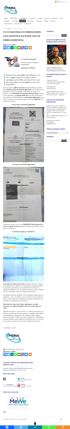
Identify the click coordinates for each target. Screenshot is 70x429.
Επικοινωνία (28, 23)
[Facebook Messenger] (26, 47)
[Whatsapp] (15, 47)
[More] (30, 47)
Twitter (24, 380)
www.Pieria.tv (24, 68)
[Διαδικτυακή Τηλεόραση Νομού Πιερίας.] (11, 14)
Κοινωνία (46, 18)
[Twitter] (8, 47)
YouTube (24, 386)
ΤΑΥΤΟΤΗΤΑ (13, 18)
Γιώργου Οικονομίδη (29, 59)
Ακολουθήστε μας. (63, 1)
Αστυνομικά (32, 18)
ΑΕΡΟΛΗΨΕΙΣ (23, 18)
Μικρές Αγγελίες (8, 23)
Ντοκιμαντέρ (54, 18)
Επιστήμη (39, 18)
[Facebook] (4, 47)
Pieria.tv (9, 28)
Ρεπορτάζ (22, 21)
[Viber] (22, 47)
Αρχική (6, 18)
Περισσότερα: (18, 23)
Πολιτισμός (15, 21)
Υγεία (61, 18)
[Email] (19, 47)
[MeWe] (12, 47)
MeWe (4, 412)
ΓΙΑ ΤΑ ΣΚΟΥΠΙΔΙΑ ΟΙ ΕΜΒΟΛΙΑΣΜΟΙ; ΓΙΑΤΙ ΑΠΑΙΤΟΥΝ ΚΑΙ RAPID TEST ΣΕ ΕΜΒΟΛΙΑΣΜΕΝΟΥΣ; (22, 36)
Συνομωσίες (39, 21)
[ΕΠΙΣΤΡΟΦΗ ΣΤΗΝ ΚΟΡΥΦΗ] (35, 424)
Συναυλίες (52, 21)
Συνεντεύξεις (30, 21)
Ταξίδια (46, 21)
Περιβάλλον (7, 21)
